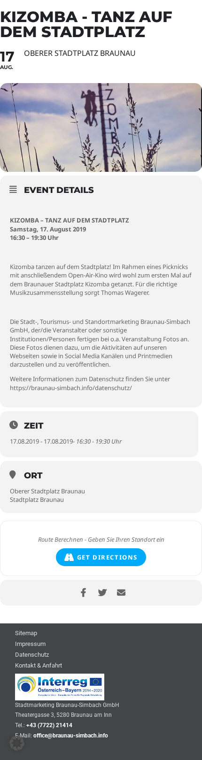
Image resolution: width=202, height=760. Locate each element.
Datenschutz (32, 655)
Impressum (30, 644)
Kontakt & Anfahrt (38, 666)
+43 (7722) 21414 (49, 725)
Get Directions (107, 557)
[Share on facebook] (83, 592)
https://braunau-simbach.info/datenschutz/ (71, 388)
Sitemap (26, 633)
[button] (17, 743)
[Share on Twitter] (102, 592)
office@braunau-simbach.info (70, 735)
